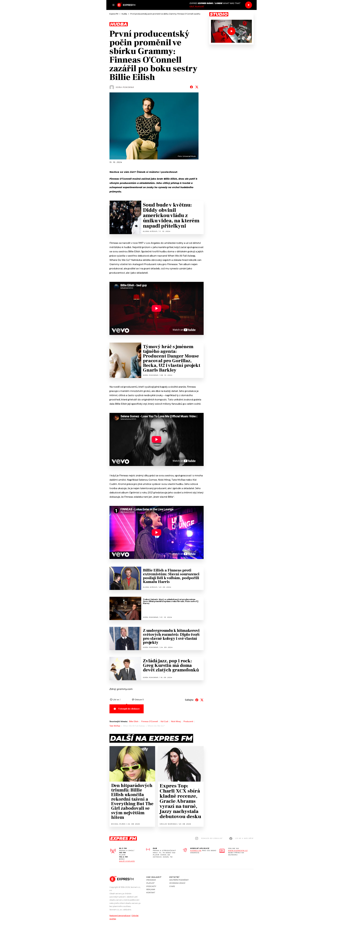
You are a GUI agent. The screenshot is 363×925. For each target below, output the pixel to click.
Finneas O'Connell (149, 721)
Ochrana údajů (177, 883)
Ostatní (174, 877)
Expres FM (195, 850)
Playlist (150, 883)
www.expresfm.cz (238, 850)
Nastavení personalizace (119, 915)
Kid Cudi (164, 721)
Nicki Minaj (176, 721)
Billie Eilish (133, 721)
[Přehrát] (248, 5)
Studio (219, 14)
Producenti (188, 721)
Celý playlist (197, 6)
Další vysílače (127, 861)
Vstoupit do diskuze (129, 708)
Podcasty (151, 886)
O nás (172, 886)
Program (151, 880)
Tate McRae (114, 726)
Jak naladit (154, 877)
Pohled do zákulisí (211, 838)
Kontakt (150, 892)
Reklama (150, 889)
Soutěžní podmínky (179, 880)
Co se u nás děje (244, 838)
